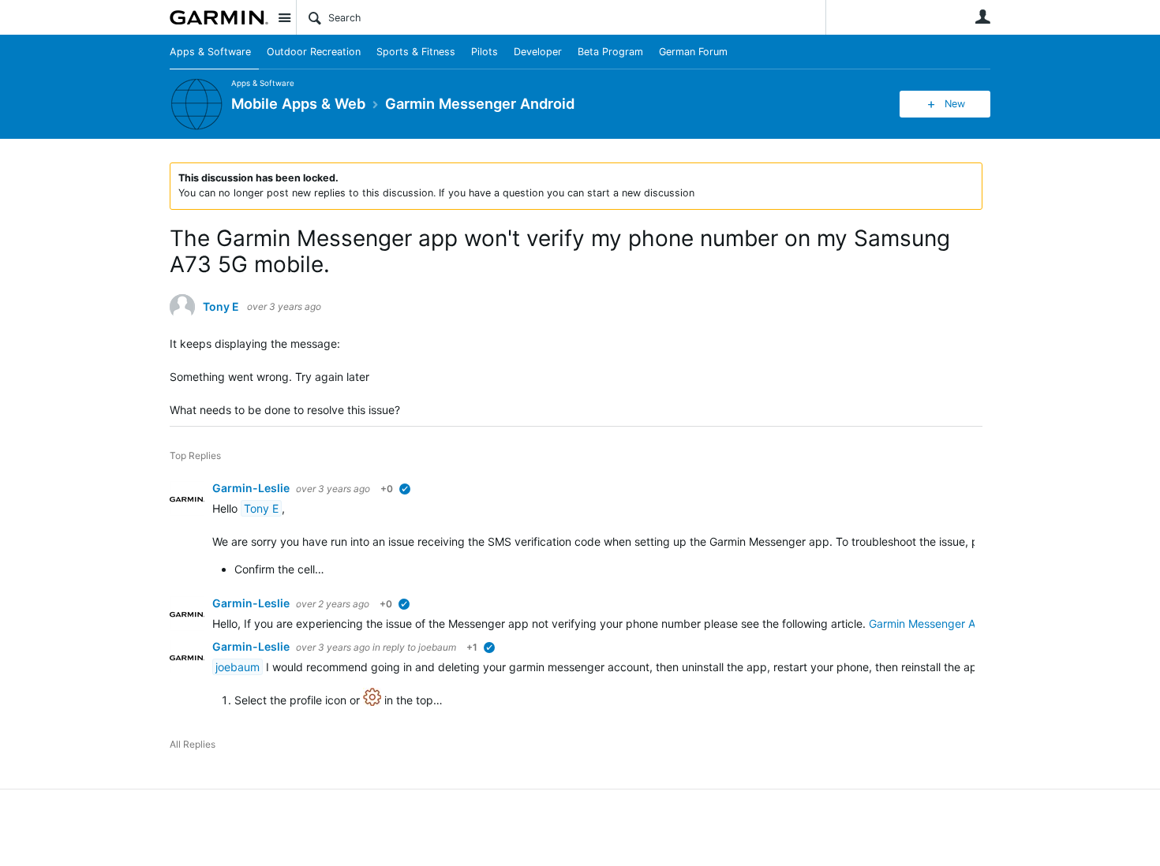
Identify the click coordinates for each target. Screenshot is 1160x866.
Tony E (221, 306)
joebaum (437, 647)
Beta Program (610, 52)
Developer (538, 52)
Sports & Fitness (415, 52)
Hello (226, 508)
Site (284, 17)
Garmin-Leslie (252, 488)
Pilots (484, 52)
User (982, 16)
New (955, 104)
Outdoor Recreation (314, 52)
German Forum (693, 52)
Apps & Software (210, 52)
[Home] (219, 17)
